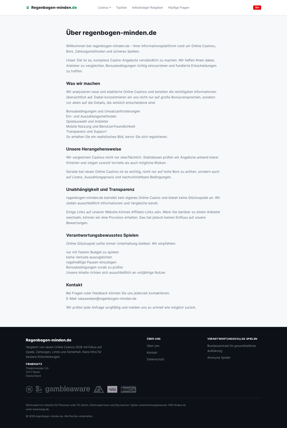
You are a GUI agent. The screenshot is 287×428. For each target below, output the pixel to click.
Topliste (121, 7)
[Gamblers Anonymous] (98, 389)
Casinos (103, 7)
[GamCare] (39, 389)
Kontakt (152, 352)
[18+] (29, 389)
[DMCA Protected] (128, 389)
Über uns (153, 345)
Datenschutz (155, 359)
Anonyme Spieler (218, 357)
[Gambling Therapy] (112, 389)
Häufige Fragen (178, 7)
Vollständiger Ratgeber (147, 7)
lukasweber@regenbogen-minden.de (107, 298)
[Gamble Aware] (67, 389)
